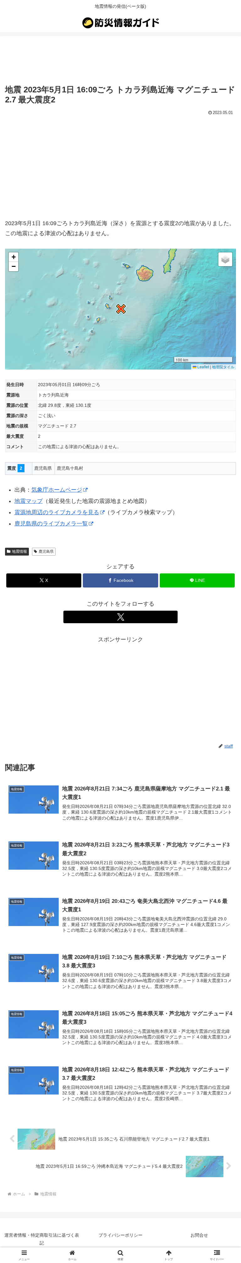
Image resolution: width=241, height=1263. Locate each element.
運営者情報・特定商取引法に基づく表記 (41, 1239)
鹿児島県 (46, 551)
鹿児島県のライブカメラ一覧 (51, 523)
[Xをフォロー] (120, 617)
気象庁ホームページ (56, 490)
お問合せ (199, 1235)
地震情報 (19, 551)
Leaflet (202, 366)
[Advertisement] (120, 60)
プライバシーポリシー (120, 1235)
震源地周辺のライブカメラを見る (56, 512)
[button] (120, 309)
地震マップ (28, 501)
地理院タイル (223, 366)
